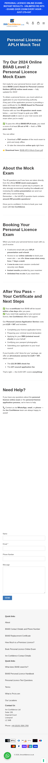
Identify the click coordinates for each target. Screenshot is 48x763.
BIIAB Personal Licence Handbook (19, 674)
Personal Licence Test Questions (19, 680)
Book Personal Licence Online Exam (20, 649)
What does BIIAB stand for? (16, 667)
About (7, 622)
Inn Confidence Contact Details (18, 656)
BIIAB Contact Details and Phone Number (22, 629)
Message (6, 565)
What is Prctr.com (12, 694)
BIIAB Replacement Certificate (18, 636)
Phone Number (8, 554)
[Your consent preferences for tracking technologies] (43, 760)
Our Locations (11, 700)
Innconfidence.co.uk (27, 755)
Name (5, 534)
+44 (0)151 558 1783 (20, 726)
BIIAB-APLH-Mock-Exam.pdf (31, 150)
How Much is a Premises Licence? (19, 642)
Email (5, 544)
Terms (7, 687)
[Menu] (43, 23)
